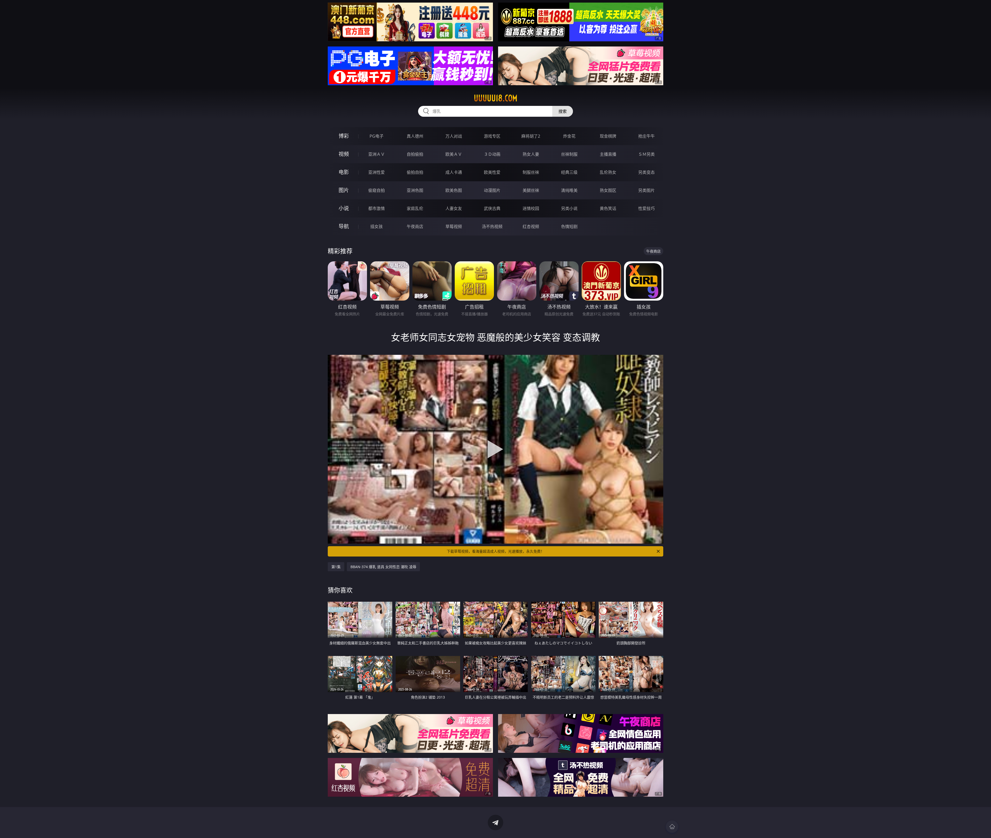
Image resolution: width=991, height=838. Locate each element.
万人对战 (453, 136)
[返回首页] (672, 826)
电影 (344, 172)
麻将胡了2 (530, 136)
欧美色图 (453, 190)
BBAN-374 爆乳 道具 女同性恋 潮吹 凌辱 (383, 566)
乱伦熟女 (608, 172)
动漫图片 (492, 190)
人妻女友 (453, 208)
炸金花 (569, 136)
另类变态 (646, 172)
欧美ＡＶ (453, 154)
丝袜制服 (569, 154)
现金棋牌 (608, 136)
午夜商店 (415, 226)
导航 (344, 226)
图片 (344, 190)
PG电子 (376, 136)
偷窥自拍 (376, 190)
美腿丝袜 (531, 190)
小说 (344, 208)
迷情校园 (531, 208)
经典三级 (569, 172)
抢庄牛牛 (646, 136)
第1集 (336, 566)
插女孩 (376, 226)
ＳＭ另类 (646, 154)
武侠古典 (492, 208)
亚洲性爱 (376, 172)
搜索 (562, 111)
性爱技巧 (646, 208)
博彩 (344, 135)
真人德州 (415, 136)
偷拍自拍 (415, 172)
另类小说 (569, 208)
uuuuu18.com (495, 98)
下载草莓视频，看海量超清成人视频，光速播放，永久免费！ (495, 551)
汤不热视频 (492, 226)
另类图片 (646, 190)
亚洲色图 (415, 190)
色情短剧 (569, 226)
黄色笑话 (608, 208)
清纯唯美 (569, 190)
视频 (344, 154)
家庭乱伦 (415, 208)
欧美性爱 (492, 172)
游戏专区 (492, 136)
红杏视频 (531, 226)
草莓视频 (453, 226)
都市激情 (376, 208)
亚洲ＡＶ (376, 154)
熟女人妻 (531, 154)
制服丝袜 (531, 172)
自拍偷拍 (415, 154)
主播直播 (608, 154)
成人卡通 (453, 172)
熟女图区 (608, 190)
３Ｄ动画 (492, 154)
